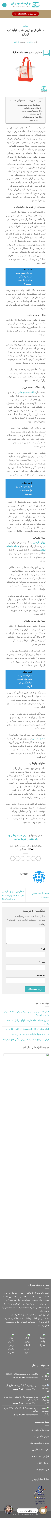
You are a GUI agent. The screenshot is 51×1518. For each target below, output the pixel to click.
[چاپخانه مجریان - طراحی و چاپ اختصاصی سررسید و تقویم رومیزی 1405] (25, 5)
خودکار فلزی (43, 1463)
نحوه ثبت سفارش (40, 1449)
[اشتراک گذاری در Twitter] (28, 858)
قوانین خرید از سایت (39, 1456)
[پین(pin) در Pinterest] (17, 858)
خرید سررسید (42, 1469)
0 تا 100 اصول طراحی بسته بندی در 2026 (30, 1034)
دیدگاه (42, 924)
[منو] (47, 5)
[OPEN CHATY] (43, 1510)
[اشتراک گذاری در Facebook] (33, 858)
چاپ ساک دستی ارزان (30, 111)
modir (16, 42)
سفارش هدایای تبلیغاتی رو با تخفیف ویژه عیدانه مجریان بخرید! (13, 895)
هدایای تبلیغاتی (34, 120)
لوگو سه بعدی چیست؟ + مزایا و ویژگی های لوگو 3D (26, 1039)
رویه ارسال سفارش (39, 1443)
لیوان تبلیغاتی (34, 114)
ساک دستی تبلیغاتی (31, 108)
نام (43, 949)
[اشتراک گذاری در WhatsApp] (38, 858)
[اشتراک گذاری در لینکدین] (12, 858)
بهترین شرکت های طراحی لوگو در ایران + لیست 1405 (27, 1022)
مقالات (25, 26)
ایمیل (42, 962)
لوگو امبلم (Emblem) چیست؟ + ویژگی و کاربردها (27, 1029)
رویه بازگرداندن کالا (40, 1430)
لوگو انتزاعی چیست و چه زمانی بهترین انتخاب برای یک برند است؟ (26, 1013)
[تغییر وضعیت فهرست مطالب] (39, 100)
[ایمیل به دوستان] (23, 858)
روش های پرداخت (40, 1436)
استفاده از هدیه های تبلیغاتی (29, 105)
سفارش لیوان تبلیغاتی (30, 117)
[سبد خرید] (4, 5)
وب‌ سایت (41, 975)
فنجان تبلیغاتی (38, 738)
